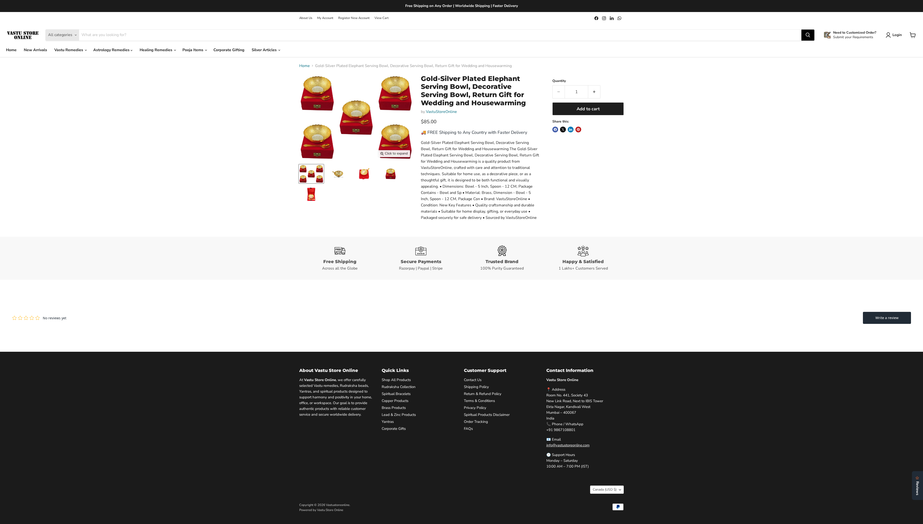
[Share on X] (563, 129)
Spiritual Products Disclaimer (487, 414)
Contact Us (472, 379)
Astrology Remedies (112, 50)
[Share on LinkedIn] (571, 129)
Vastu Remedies (69, 50)
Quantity (559, 81)
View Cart (381, 18)
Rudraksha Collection (399, 386)
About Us (305, 18)
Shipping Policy (476, 386)
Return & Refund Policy (482, 393)
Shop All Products (396, 379)
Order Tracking (476, 421)
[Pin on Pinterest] (578, 129)
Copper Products (395, 400)
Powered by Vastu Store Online (321, 510)
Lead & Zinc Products (399, 414)
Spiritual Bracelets (396, 393)
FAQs (468, 428)
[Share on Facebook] (555, 129)
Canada (605, 489)
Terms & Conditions (479, 400)
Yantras (388, 421)
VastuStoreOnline (441, 111)
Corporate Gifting (228, 50)
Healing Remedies (156, 50)
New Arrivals (35, 50)
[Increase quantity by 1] (594, 92)
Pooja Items (193, 50)
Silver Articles (265, 50)
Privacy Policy (475, 407)
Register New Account (354, 18)
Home (11, 50)
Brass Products (394, 407)
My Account (325, 18)
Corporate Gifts (394, 428)
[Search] (807, 35)
